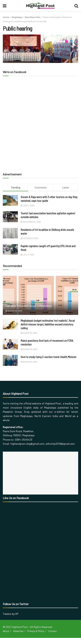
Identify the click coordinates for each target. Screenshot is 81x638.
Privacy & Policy (35, 631)
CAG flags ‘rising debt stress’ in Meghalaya (28, 305)
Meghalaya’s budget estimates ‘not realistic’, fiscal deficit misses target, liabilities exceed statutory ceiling (48, 324)
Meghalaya (17, 17)
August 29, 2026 (14, 311)
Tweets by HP (10, 613)
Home (6, 17)
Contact (52, 631)
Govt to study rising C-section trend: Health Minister (48, 357)
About (6, 631)
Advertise (18, 631)
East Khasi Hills (32, 17)
